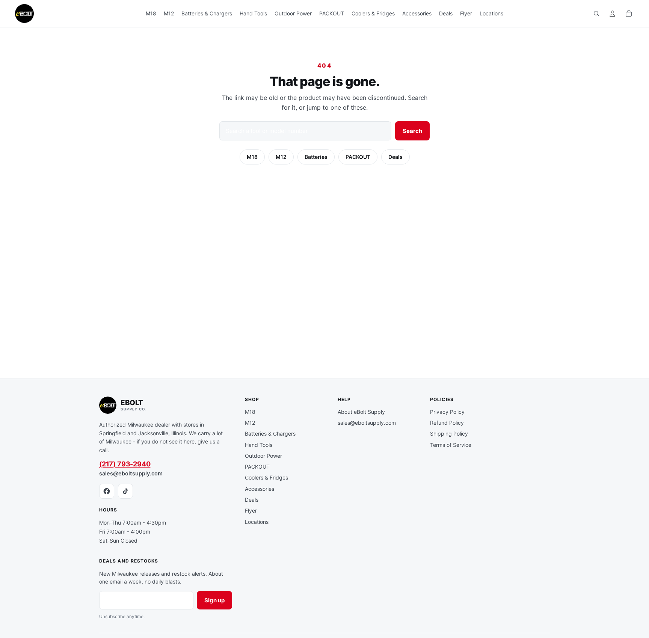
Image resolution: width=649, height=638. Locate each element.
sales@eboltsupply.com (131, 473)
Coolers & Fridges (266, 477)
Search (412, 130)
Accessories (259, 489)
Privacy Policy (447, 412)
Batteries (316, 157)
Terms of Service (450, 445)
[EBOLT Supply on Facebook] (106, 491)
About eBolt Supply (361, 412)
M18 (252, 157)
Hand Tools (258, 445)
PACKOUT (358, 157)
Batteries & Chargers (270, 433)
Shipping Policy (449, 433)
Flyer (251, 510)
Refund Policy (447, 422)
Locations (257, 522)
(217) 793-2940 (124, 464)
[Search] (596, 13)
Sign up (214, 600)
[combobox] (305, 130)
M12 (281, 157)
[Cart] (628, 13)
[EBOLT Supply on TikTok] (125, 491)
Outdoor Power (263, 455)
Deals (395, 157)
